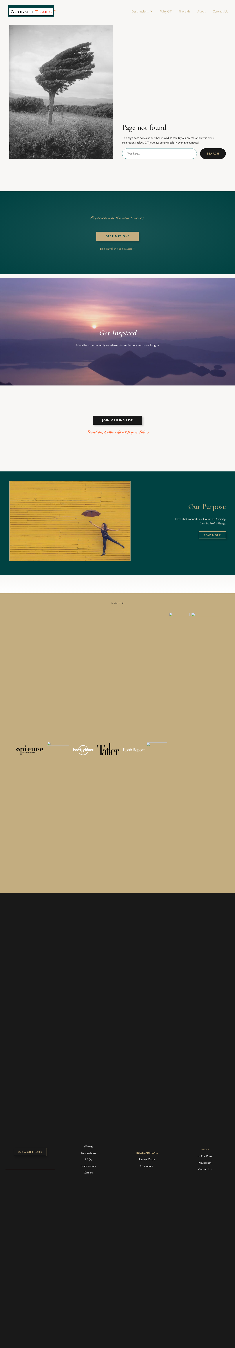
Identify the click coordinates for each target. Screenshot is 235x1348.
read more (212, 535)
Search (213, 153)
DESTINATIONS (118, 236)
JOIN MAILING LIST (117, 420)
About (201, 11)
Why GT (166, 11)
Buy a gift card (30, 1152)
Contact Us (220, 11)
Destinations (140, 11)
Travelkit (184, 11)
